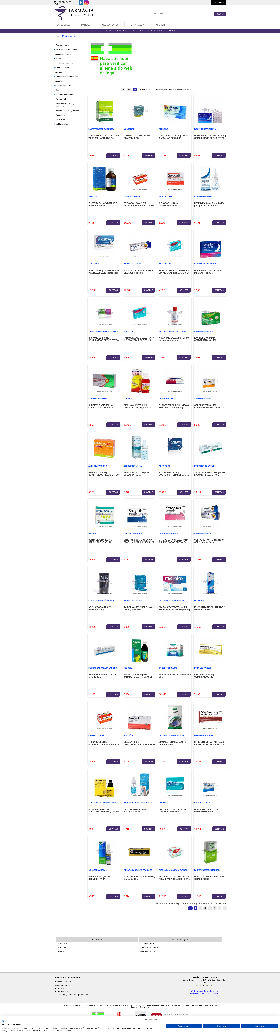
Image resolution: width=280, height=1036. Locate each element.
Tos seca (92, 197)
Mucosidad (129, 129)
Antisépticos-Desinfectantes (67, 77)
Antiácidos (93, 264)
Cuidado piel (60, 99)
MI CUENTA (161, 25)
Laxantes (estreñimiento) (101, 129)
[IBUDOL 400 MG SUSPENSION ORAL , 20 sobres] (140, 594)
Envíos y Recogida (149, 947)
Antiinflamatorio (132, 264)
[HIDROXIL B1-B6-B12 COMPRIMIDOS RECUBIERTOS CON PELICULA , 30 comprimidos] (104, 325)
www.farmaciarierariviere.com (204, 994)
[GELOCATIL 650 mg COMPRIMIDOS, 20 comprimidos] (175, 190)
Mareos (58, 58)
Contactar (61, 947)
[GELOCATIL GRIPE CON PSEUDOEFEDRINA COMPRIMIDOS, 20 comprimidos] (210, 796)
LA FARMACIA (137, 25)
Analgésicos (165, 197)
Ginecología (60, 115)
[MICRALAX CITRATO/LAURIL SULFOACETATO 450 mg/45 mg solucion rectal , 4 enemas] (175, 594)
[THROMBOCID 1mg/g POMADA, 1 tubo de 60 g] (140, 864)
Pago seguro (61, 988)
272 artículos (145, 90)
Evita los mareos (202, 668)
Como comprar (147, 943)
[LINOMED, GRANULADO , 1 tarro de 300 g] (175, 729)
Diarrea (92, 533)
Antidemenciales (62, 124)
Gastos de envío (147, 951)
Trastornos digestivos (64, 63)
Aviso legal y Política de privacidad (71, 995)
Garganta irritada (133, 533)
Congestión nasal (203, 197)
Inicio (57, 36)
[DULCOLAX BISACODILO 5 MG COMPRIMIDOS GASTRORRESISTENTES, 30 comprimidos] (210, 864)
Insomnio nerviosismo (64, 95)
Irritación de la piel (204, 466)
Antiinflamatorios (203, 331)
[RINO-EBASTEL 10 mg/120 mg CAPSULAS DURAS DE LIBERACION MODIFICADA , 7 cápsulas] (175, 123)
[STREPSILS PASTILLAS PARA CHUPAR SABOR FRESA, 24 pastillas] (175, 527)
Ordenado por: (161, 90)
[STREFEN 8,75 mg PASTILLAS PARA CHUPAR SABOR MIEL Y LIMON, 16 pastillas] (210, 729)
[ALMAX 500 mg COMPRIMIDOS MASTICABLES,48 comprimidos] (104, 258)
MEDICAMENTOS (110, 25)
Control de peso (62, 67)
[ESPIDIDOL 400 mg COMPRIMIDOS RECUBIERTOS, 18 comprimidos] (104, 460)
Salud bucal (60, 120)
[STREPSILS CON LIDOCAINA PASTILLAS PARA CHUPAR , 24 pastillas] (140, 527)
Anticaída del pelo (63, 54)
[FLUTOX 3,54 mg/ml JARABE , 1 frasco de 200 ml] (104, 190)
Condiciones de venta (65, 982)
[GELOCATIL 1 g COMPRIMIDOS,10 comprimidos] (140, 729)
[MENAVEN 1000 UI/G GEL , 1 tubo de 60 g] (104, 662)
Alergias (58, 72)
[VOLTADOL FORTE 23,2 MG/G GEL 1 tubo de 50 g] (140, 258)
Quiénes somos (64, 943)
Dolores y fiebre (62, 45)
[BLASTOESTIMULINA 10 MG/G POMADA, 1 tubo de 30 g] (175, 392)
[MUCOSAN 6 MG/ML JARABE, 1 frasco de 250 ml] (210, 594)
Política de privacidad (152, 1019)
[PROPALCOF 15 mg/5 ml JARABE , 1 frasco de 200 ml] (140, 662)
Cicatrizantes (166, 399)
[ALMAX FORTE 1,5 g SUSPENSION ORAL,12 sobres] (175, 460)
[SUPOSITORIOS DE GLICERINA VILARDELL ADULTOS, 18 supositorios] (104, 123)
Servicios (61, 951)
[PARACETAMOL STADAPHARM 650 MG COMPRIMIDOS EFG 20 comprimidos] (175, 258)
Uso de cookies (62, 992)
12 (123, 90)
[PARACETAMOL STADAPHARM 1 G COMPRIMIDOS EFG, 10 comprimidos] (140, 325)
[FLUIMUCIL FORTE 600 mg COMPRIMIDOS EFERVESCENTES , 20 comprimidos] (140, 123)
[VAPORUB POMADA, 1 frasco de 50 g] (175, 662)
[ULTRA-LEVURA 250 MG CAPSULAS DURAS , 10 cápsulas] (104, 527)
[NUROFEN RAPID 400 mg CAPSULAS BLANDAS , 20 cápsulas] (104, 392)
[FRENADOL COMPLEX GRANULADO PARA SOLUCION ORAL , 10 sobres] (140, 190)
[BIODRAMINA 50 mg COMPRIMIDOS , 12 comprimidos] (210, 662)
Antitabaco (59, 81)
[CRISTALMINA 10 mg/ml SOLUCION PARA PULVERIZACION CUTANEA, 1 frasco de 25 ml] (140, 796)
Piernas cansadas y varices (67, 111)
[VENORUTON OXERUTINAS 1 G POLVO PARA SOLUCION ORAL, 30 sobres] (175, 864)
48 (135, 90)
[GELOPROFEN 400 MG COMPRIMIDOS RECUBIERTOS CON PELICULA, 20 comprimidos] (210, 392)
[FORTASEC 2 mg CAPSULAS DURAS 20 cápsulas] (175, 796)
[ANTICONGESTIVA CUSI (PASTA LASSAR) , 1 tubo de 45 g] (210, 460)
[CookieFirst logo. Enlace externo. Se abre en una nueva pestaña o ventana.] (3, 1021)
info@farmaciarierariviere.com (204, 991)
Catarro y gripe (132, 197)
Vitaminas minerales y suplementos (64, 105)
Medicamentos (69, 36)
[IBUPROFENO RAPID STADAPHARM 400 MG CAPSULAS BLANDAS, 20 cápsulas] (210, 325)
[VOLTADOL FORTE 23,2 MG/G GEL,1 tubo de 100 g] (210, 527)
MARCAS (85, 25)
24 (129, 90)
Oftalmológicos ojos (63, 86)
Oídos (58, 90)
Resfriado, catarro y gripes (66, 49)
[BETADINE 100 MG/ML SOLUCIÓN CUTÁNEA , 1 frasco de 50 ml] (104, 796)
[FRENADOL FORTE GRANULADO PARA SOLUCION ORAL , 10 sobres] (104, 729)
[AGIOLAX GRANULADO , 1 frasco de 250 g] (104, 594)
